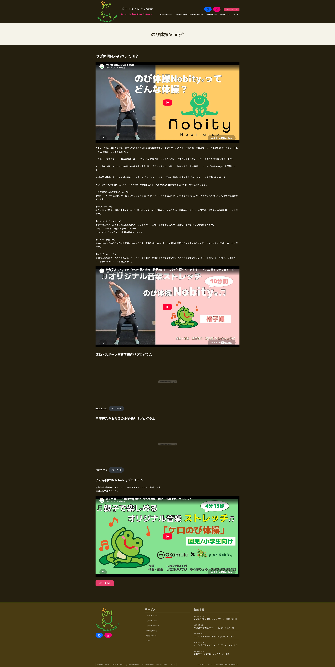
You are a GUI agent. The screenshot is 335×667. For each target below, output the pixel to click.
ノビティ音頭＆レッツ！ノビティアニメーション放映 (216, 645)
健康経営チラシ (101, 470)
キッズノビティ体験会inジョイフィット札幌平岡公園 (215, 619)
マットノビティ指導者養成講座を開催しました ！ (214, 636)
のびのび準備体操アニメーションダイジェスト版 (214, 627)
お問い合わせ (231, 9)
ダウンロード (116, 408)
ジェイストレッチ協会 (137, 9)
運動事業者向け (101, 408)
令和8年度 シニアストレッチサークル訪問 (211, 654)
